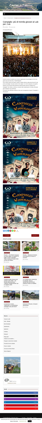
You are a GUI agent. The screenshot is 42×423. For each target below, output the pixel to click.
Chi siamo (23, 417)
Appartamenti (6, 326)
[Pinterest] (10, 231)
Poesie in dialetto (7, 346)
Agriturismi (6, 329)
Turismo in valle (7, 319)
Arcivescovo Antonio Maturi (9, 348)
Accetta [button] (29, 421)
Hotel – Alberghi (7, 321)
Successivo (34, 235)
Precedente (7, 235)
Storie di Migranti (7, 351)
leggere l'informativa (14, 421)
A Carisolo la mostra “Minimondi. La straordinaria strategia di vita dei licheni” (11, 305)
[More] (15, 231)
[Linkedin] (8, 231)
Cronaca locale (12, 27)
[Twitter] (6, 231)
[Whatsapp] (12, 231)
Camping (6, 331)
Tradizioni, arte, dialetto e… (9, 338)
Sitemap (34, 417)
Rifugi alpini (6, 336)
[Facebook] (4, 231)
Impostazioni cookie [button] (22, 421)
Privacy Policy (29, 417)
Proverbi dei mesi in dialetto (9, 343)
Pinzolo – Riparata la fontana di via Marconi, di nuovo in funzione (30, 256)
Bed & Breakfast (7, 323)
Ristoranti (6, 334)
